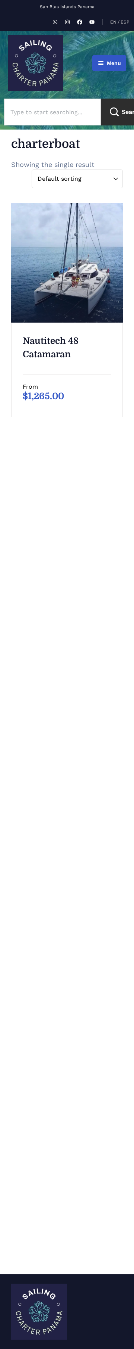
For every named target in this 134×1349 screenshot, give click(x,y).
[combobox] (52, 112)
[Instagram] (67, 22)
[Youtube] (92, 22)
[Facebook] (79, 22)
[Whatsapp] (55, 22)
